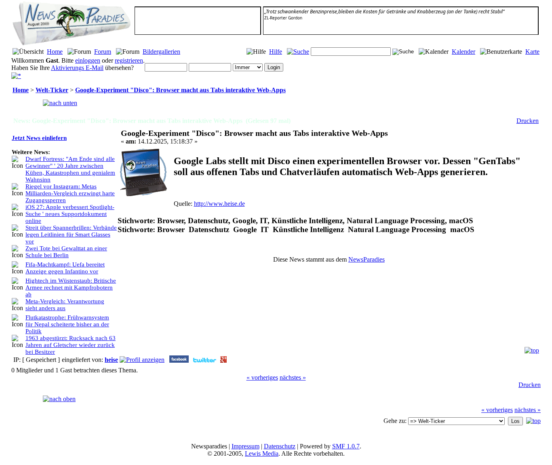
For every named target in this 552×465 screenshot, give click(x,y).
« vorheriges (262, 377)
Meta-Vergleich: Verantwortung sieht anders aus (64, 304)
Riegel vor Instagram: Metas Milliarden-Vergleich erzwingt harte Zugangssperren (70, 193)
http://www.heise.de (219, 203)
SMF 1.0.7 (346, 446)
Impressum (245, 446)
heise (111, 359)
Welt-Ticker (52, 90)
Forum (102, 51)
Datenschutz (279, 446)
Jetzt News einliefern (39, 138)
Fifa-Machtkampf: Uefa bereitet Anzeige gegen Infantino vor (65, 268)
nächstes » (293, 377)
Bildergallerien (161, 51)
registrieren (129, 60)
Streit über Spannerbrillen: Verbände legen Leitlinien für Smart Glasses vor (71, 234)
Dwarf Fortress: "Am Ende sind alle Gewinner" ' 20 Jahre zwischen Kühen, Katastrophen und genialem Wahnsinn (70, 169)
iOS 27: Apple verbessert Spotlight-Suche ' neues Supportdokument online (69, 214)
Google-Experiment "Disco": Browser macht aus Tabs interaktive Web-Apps (180, 90)
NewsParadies (366, 259)
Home (55, 51)
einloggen (87, 60)
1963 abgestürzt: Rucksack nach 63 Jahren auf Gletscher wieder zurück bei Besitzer (70, 345)
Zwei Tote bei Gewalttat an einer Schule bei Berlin (66, 251)
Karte (532, 51)
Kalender (463, 51)
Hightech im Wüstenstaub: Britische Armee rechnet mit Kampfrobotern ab (70, 287)
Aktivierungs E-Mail (77, 67)
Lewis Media (261, 453)
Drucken (527, 120)
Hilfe (275, 51)
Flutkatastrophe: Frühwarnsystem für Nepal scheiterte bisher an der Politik (67, 324)
